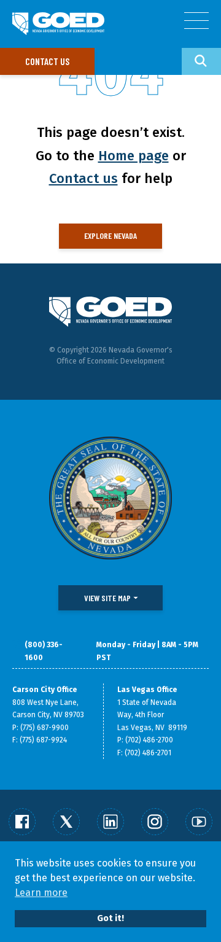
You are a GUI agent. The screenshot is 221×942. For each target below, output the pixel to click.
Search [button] (201, 61)
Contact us (47, 61)
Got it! (110, 918)
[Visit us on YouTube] (198, 821)
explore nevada (110, 235)
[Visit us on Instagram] (154, 821)
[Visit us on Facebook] (22, 821)
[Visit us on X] (66, 821)
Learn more (41, 892)
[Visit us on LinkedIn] (110, 821)
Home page (133, 155)
